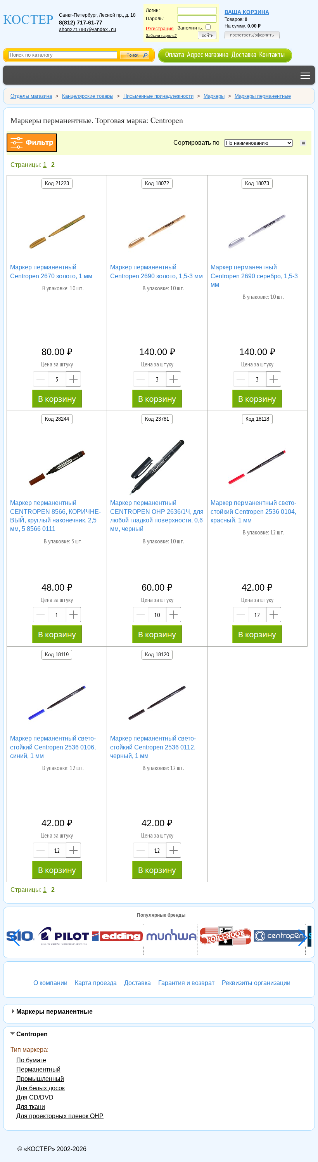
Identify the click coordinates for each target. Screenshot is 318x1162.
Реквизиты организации (256, 983)
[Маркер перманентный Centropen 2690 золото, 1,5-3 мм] (157, 233)
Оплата (174, 54)
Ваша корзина (247, 12)
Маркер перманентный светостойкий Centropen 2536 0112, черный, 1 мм (153, 747)
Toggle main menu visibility (305, 75)
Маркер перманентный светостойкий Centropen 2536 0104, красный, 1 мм (253, 511)
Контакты (272, 54)
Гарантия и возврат (186, 983)
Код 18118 (257, 419)
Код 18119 (57, 654)
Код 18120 (157, 654)
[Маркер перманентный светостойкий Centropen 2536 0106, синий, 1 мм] (57, 704)
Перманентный (38, 1069)
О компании (50, 983)
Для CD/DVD (35, 1097)
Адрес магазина (207, 54)
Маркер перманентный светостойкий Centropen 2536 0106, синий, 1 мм (53, 747)
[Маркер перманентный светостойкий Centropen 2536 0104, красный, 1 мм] (257, 468)
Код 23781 (157, 419)
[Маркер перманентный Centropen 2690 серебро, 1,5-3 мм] (257, 233)
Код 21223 (57, 183)
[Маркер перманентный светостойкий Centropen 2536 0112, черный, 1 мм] (157, 704)
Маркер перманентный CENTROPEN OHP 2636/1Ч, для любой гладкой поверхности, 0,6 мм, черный (157, 515)
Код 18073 (257, 183)
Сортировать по (198, 142)
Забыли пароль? (161, 35)
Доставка (243, 54)
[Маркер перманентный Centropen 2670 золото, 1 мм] (57, 233)
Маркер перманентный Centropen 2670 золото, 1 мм (51, 271)
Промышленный (40, 1078)
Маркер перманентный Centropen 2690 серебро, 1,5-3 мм (254, 276)
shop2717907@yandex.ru (87, 30)
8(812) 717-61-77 (80, 22)
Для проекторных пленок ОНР (60, 1116)
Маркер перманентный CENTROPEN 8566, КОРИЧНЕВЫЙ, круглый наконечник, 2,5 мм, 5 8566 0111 (55, 515)
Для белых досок (40, 1088)
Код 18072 (157, 183)
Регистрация (160, 28)
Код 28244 (57, 419)
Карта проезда (96, 983)
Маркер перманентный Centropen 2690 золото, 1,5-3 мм (156, 271)
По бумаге (31, 1060)
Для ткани (30, 1106)
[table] (303, 143)
